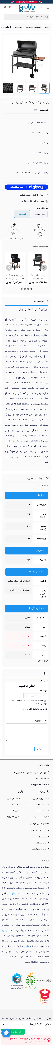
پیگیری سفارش (40, 798)
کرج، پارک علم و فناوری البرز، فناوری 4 (30, 772)
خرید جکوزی (41, 837)
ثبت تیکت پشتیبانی (38, 804)
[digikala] (45, 996)
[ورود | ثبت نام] (5, 8)
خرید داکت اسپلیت (38, 831)
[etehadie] (17, 980)
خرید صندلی (41, 843)
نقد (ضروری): (41, 720)
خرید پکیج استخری (38, 849)
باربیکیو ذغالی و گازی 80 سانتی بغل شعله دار (15, 278)
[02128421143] (42, 8)
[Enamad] (43, 980)
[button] (44, 268)
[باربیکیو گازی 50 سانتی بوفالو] (38, 262)
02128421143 (41, 778)
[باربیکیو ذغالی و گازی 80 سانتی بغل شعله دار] (15, 262)
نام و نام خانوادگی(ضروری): (35, 709)
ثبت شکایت (41, 810)
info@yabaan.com (38, 784)
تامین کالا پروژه (13, 816)
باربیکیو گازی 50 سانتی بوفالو (38, 277)
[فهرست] (48, 8)
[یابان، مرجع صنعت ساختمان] (26, 8)
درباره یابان (15, 804)
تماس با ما (15, 810)
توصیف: (43, 690)
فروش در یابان (13, 798)
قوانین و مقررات (40, 816)
